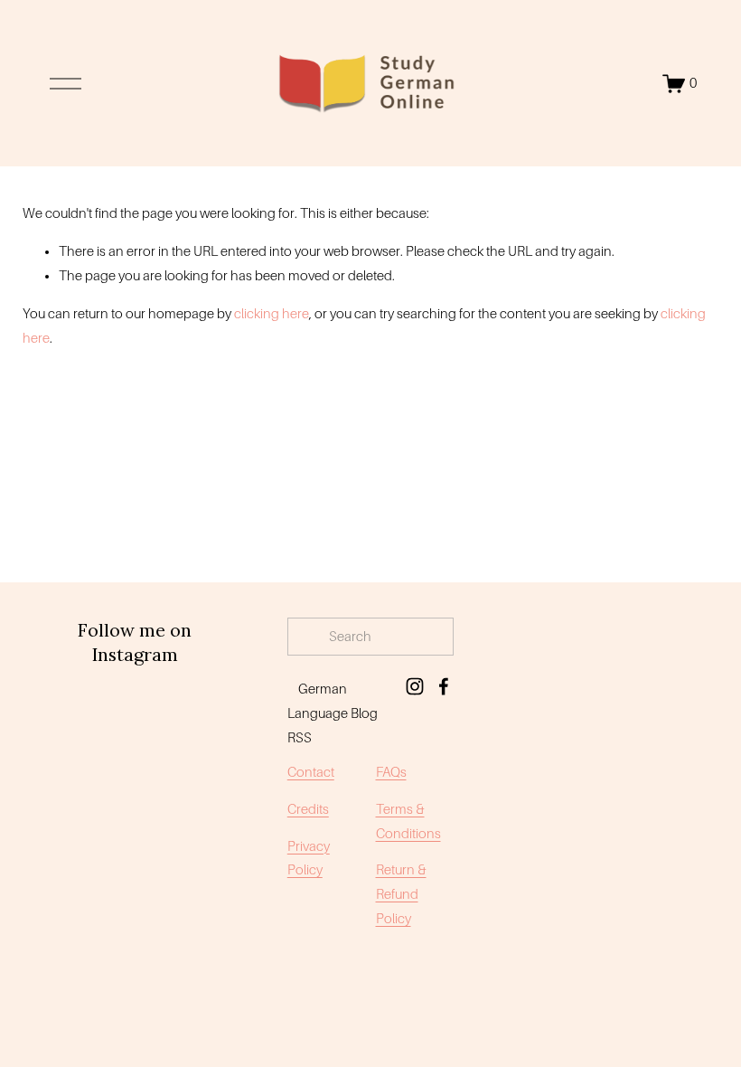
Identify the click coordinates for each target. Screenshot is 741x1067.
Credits (308, 809)
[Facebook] (444, 686)
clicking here (271, 314)
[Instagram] (415, 686)
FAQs (391, 772)
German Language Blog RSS (332, 713)
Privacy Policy (308, 858)
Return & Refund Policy (401, 894)
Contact (310, 772)
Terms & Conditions (408, 821)
